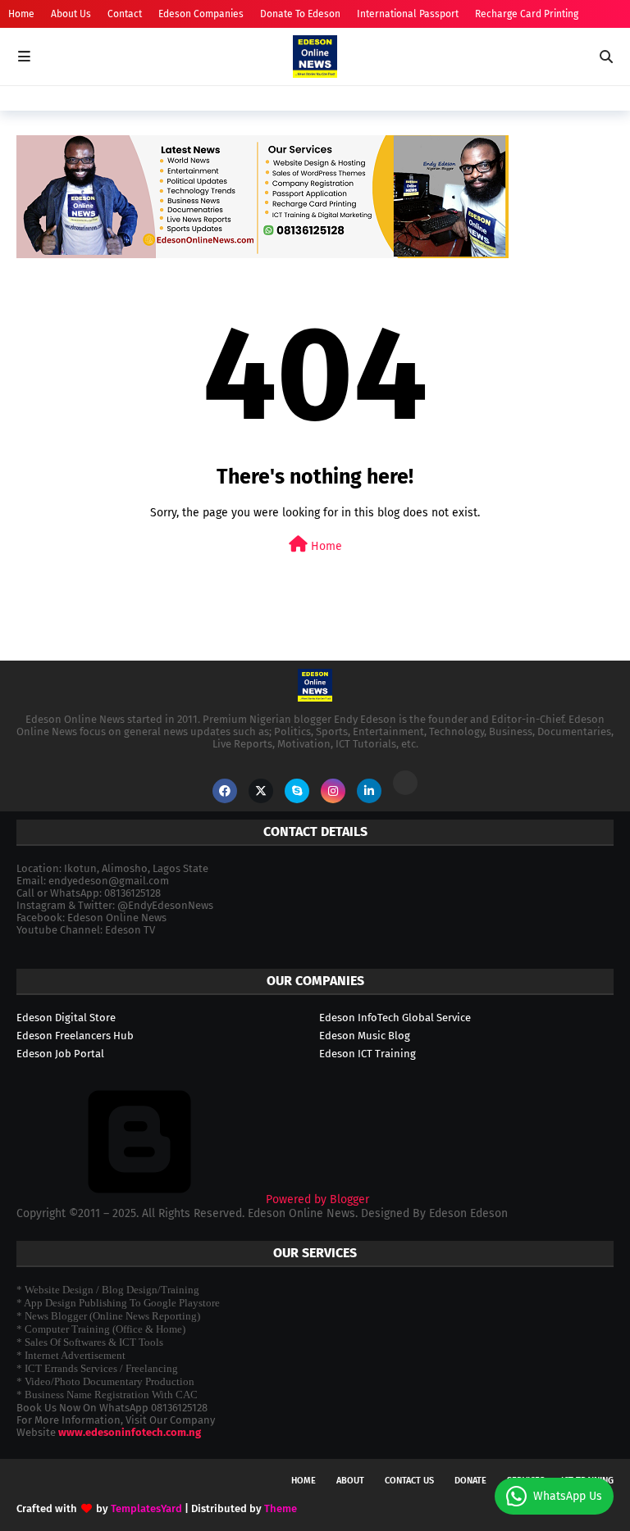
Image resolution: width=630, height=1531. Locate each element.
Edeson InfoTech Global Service (395, 1017)
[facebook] (224, 791)
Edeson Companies (201, 14)
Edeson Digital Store (66, 1017)
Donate (470, 1480)
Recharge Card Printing (526, 14)
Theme (280, 1508)
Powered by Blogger (315, 1199)
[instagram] (333, 791)
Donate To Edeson (300, 14)
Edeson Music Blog (364, 1035)
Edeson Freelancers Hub (75, 1035)
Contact (124, 14)
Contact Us (409, 1480)
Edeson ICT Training (367, 1053)
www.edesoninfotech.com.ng (129, 1432)
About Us (71, 14)
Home (21, 14)
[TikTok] (405, 782)
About (350, 1480)
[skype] (297, 791)
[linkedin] (369, 791)
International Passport (408, 14)
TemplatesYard (146, 1508)
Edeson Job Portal (60, 1053)
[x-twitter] (261, 791)
